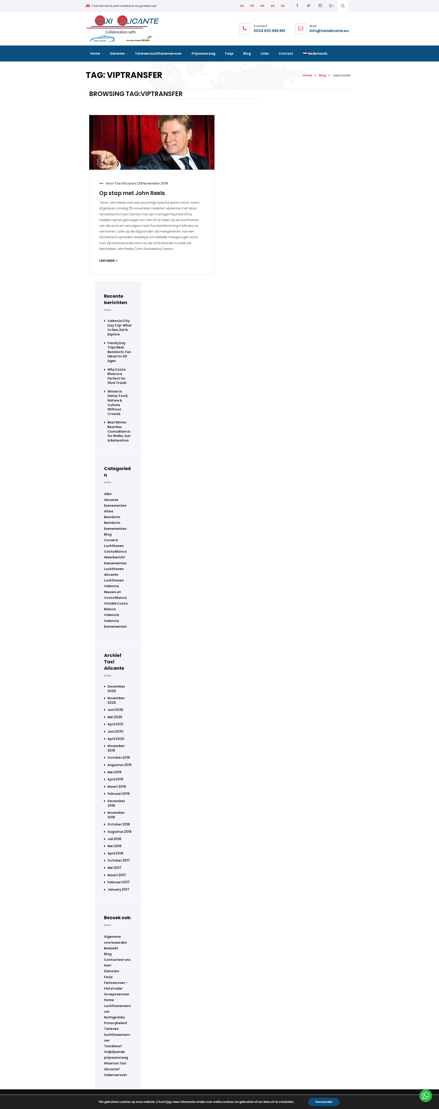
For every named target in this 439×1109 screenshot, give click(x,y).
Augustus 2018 (119, 832)
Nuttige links (114, 1017)
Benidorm (112, 517)
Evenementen (115, 563)
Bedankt (111, 948)
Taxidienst (113, 1046)
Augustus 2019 (119, 765)
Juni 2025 (115, 710)
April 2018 (115, 853)
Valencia (111, 615)
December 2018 (116, 803)
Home (307, 75)
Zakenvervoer (115, 1075)
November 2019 (116, 748)
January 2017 (118, 889)
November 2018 (116, 815)
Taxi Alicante (125, 183)
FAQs (108, 977)
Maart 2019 (116, 787)
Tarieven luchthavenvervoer (117, 1034)
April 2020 (115, 739)
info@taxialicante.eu (329, 31)
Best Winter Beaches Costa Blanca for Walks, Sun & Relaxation (119, 431)
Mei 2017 (114, 868)
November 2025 (116, 700)
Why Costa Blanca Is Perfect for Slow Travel (116, 376)
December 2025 (116, 688)
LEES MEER (107, 260)
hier (169, 1102)
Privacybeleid (115, 1023)
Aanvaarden (324, 1102)
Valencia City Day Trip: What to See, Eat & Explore (119, 328)
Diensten (111, 971)
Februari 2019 (118, 794)
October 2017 (118, 860)
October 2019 (118, 757)
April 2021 (115, 724)
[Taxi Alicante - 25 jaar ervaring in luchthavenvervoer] (123, 28)
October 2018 (118, 824)
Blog (322, 75)
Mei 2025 (114, 717)
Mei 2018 (114, 846)
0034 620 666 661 (269, 31)
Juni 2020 (115, 731)
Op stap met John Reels (132, 193)
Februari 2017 (118, 882)
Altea (108, 511)
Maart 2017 (116, 875)
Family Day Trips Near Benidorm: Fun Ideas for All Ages (119, 352)
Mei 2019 (114, 772)
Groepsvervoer (116, 994)
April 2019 (115, 779)
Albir (108, 494)
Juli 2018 (114, 839)
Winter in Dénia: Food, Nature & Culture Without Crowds (117, 402)
